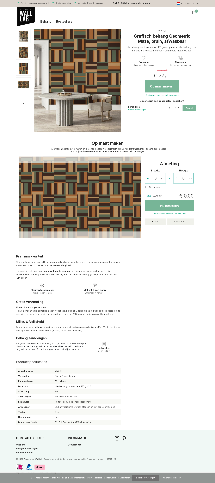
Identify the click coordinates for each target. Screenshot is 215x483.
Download (179, 222)
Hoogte (183, 170)
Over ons (20, 444)
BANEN (155, 222)
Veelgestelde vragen (27, 448)
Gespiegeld (154, 187)
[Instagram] (117, 439)
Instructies (104, 348)
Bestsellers (64, 21)
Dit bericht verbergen (145, 478)
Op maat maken (161, 86)
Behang (45, 21)
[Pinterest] (124, 439)
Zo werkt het (74, 444)
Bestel (189, 108)
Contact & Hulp (192, 3)
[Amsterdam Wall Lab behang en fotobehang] (25, 12)
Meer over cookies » (172, 478)
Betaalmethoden (24, 452)
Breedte (155, 170)
